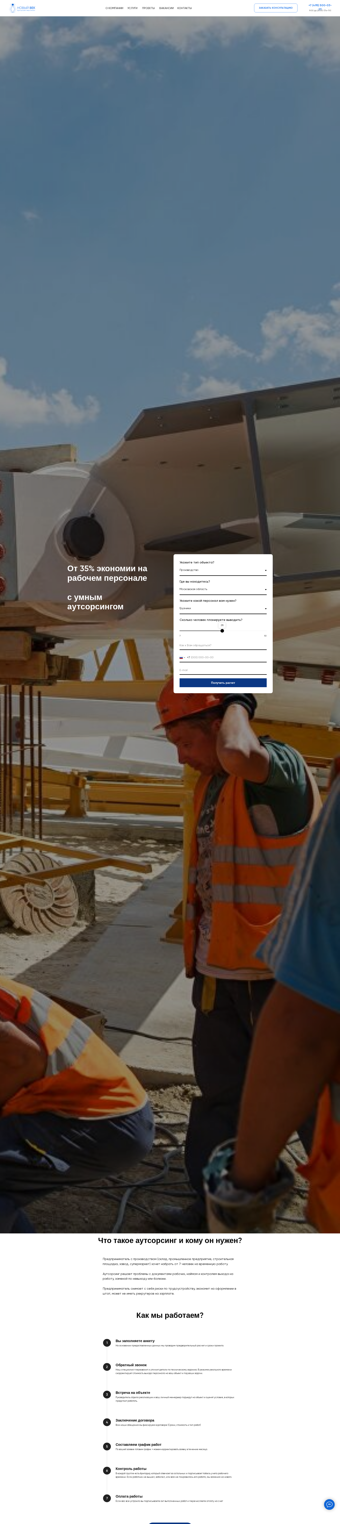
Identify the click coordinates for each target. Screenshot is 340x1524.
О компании (114, 8)
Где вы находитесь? (195, 581)
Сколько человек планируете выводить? (211, 620)
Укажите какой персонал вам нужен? (208, 600)
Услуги (132, 8)
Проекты (148, 8)
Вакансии (166, 8)
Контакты (184, 8)
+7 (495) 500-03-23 (320, 7)
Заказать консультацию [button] (276, 8)
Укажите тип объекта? (197, 562)
